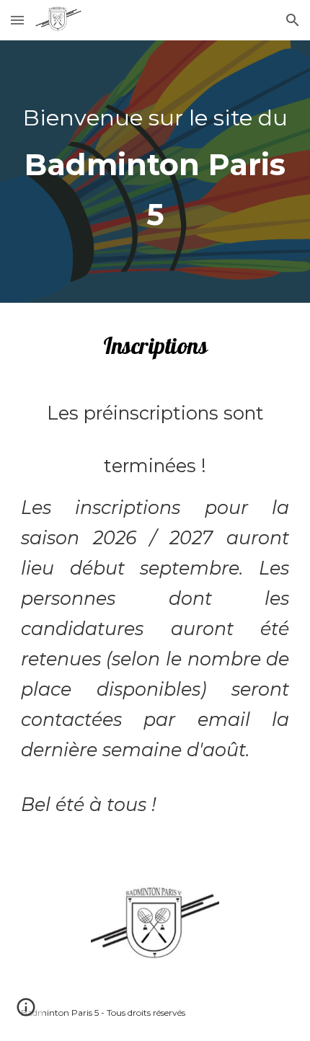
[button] (17, 20)
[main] (155, 171)
